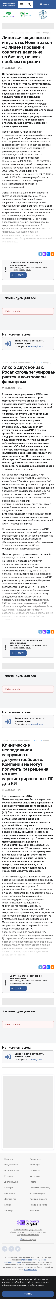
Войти (46, 4)
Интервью (35, 1176)
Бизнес (7, 1205)
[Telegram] (40, 254)
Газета (33, 1182)
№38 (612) (47, 33)
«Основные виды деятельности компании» (28, 1232)
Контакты (34, 1210)
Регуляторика (11, 1165)
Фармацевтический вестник (22, 33)
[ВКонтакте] (48, 254)
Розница (8, 1176)
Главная (5, 33)
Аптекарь (8, 1210)
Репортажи (35, 1159)
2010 (38, 33)
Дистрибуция (11, 1182)
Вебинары (35, 1165)
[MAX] (44, 254)
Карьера (8, 1187)
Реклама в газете (38, 1199)
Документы (10, 1199)
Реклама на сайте (38, 1205)
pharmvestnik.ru (30, 1269)
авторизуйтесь (35, 346)
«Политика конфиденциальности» (28, 1230)
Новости (8, 1159)
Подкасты (35, 1170)
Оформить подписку (40, 1187)
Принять (28, 1294)
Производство (11, 1170)
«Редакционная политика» (28, 1235)
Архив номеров (37, 1193)
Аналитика (9, 1193)
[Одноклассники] (52, 254)
